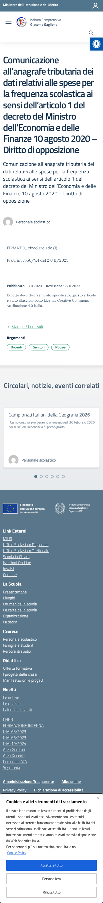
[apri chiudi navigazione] (9, 22)
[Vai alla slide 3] (46, 476)
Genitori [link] (38, 347)
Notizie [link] (60, 347)
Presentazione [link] (15, 592)
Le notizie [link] (11, 697)
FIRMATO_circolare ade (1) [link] (32, 247)
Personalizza (51, 878)
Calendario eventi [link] (17, 709)
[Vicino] (98, 798)
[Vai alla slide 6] (63, 476)
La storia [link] (10, 622)
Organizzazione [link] (15, 616)
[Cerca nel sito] (91, 33)
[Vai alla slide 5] (57, 476)
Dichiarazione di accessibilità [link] (59, 790)
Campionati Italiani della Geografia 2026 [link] (49, 414)
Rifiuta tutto (51, 892)
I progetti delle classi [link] (20, 674)
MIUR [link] (7, 539)
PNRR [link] (8, 719)
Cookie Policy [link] (16, 852)
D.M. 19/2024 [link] (14, 743)
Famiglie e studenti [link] (18, 645)
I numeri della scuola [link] (20, 604)
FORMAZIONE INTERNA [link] (23, 725)
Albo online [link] (71, 781)
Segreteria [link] (11, 767)
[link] (96, 44)
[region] (51, 848)
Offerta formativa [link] (17, 668)
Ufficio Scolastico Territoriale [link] (26, 551)
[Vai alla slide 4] (52, 476)
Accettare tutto (51, 865)
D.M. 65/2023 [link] (14, 731)
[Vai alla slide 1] (35, 476)
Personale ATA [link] (15, 761)
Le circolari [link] (11, 703)
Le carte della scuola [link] (20, 610)
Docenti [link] (16, 347)
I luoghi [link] (9, 598)
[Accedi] (95, 6)
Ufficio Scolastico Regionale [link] (25, 545)
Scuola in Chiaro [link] (16, 557)
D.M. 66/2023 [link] (14, 737)
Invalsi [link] (8, 569)
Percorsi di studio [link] (17, 651)
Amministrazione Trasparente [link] (28, 781)
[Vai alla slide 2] (41, 476)
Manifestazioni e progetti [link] (23, 680)
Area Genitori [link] (14, 749)
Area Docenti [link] (13, 755)
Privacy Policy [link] (14, 790)
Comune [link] (10, 575)
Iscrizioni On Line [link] (17, 563)
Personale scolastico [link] (20, 639)
